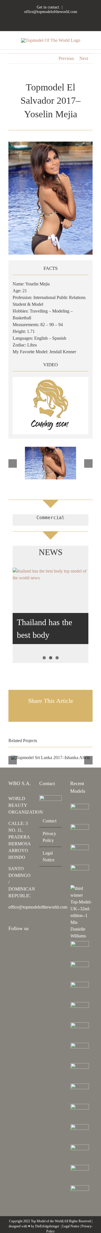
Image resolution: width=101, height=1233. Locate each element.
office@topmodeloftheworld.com (50, 12)
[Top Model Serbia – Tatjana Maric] (79, 950)
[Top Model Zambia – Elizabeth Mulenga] (79, 1072)
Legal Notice (48, 856)
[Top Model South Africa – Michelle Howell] (79, 1194)
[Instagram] (10, 943)
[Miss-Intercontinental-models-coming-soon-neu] (50, 379)
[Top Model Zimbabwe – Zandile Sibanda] (79, 1093)
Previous (66, 58)
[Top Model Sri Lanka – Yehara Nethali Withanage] (79, 1174)
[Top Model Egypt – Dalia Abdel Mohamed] (79, 1032)
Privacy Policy (49, 837)
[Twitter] (10, 953)
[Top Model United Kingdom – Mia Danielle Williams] (81, 912)
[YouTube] (25, 943)
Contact (49, 820)
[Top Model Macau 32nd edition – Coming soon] (79, 1052)
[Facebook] (17, 943)
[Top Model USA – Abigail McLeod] (79, 1113)
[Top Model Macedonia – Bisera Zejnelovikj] (79, 991)
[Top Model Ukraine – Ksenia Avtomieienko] (79, 813)
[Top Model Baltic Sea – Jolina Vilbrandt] (79, 854)
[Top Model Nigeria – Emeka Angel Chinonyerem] (79, 874)
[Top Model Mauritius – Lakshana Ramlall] (79, 1011)
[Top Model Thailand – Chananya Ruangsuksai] (79, 1133)
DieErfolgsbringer (47, 1226)
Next (83, 58)
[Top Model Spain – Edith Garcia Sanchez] (79, 1154)
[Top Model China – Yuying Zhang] (79, 833)
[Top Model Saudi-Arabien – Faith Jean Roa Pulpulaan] (79, 971)
